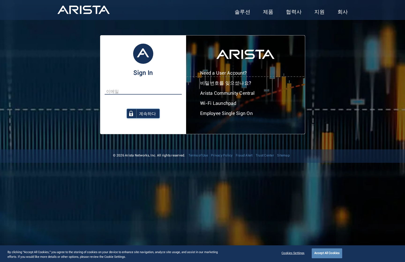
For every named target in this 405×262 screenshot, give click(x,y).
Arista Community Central (227, 93)
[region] (202, 253)
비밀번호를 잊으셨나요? (225, 83)
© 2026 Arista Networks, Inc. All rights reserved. (149, 155)
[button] (242, 12)
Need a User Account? (223, 73)
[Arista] (83, 9)
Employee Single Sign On (226, 113)
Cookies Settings (292, 253)
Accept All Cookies (327, 253)
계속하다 (147, 114)
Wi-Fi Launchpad (218, 103)
